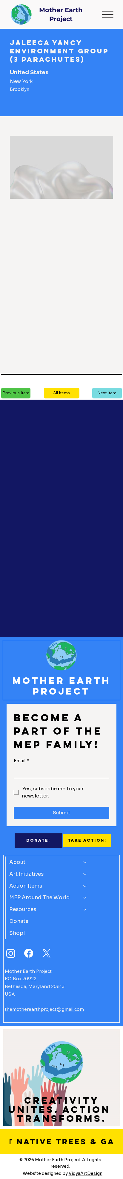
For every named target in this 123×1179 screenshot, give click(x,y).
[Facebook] (29, 953)
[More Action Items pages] (84, 886)
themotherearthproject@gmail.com (44, 1009)
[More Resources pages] (84, 909)
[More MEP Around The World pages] (84, 897)
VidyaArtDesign (85, 1173)
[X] (47, 953)
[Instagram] (11, 953)
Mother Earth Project (61, 686)
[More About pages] (84, 862)
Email (21, 760)
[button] (61, 393)
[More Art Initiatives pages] (84, 874)
